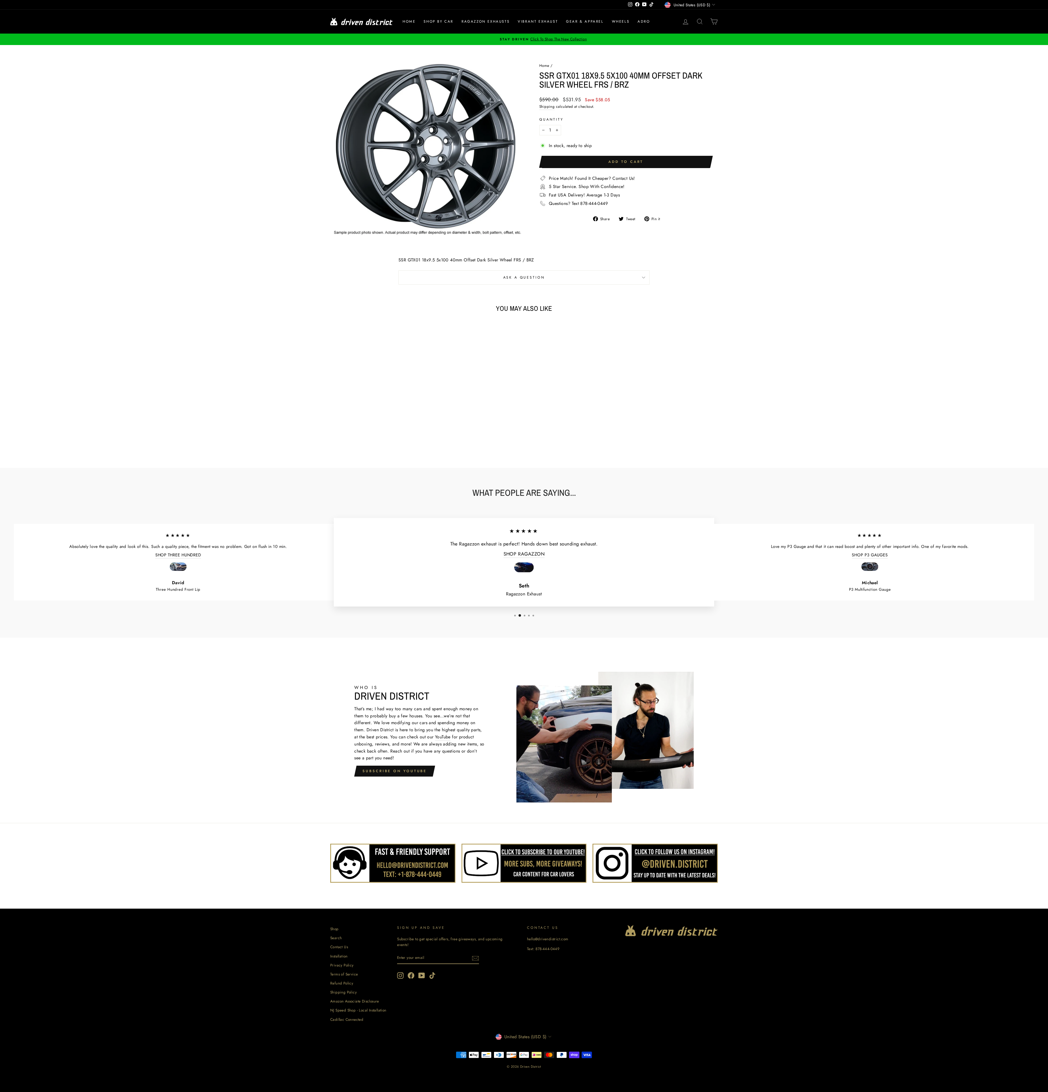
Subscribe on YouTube (394, 771)
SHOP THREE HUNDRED (178, 555)
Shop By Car (438, 21)
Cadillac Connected (346, 1019)
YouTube (443, 737)
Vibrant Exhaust (538, 21)
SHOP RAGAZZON (524, 553)
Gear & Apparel (584, 21)
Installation (339, 956)
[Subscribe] (475, 958)
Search (336, 938)
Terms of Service (344, 974)
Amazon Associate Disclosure (354, 1001)
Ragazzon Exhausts (486, 21)
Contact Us (339, 947)
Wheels (621, 21)
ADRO (644, 21)
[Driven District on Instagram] (400, 975)
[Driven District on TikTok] (432, 975)
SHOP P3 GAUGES (870, 555)
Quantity (551, 119)
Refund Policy (341, 983)
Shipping (547, 106)
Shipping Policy (343, 992)
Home (409, 21)
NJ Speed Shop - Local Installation (358, 1010)
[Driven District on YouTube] (421, 975)
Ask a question (524, 277)
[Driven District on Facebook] (411, 975)
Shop (334, 929)
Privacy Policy (342, 965)
